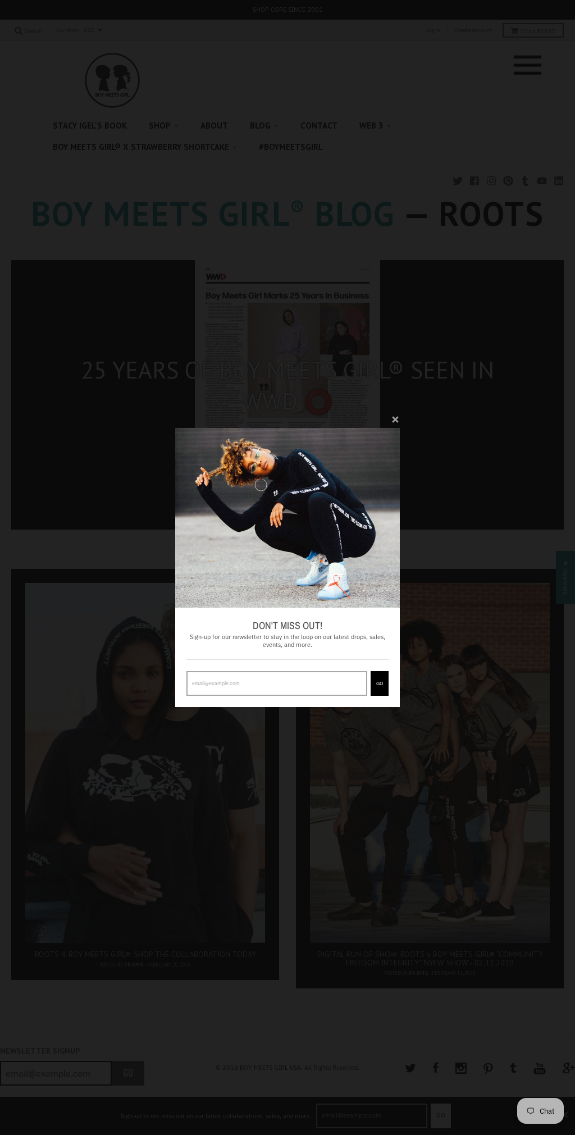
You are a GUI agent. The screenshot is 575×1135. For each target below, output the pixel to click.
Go (379, 683)
